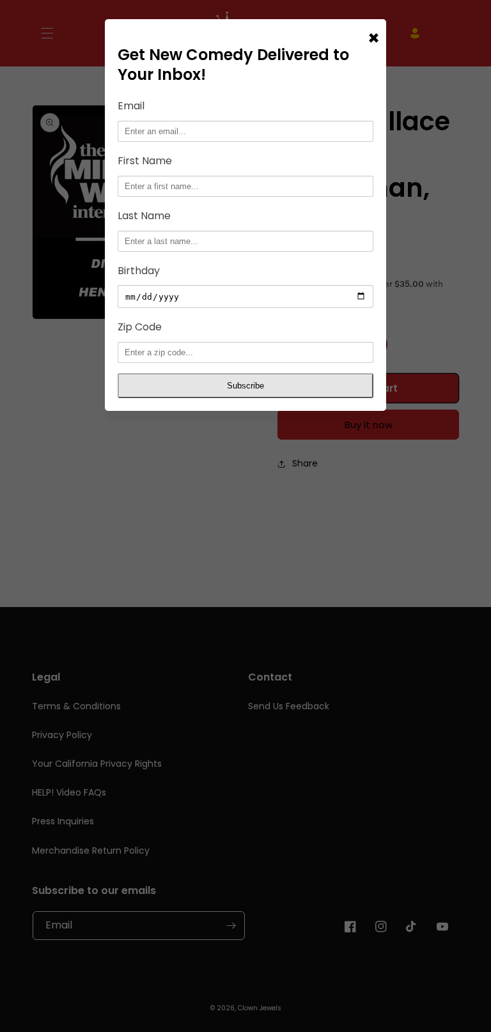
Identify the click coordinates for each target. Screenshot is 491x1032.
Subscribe (245, 385)
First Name (145, 160)
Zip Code (140, 327)
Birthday (139, 270)
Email (131, 105)
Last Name (144, 215)
